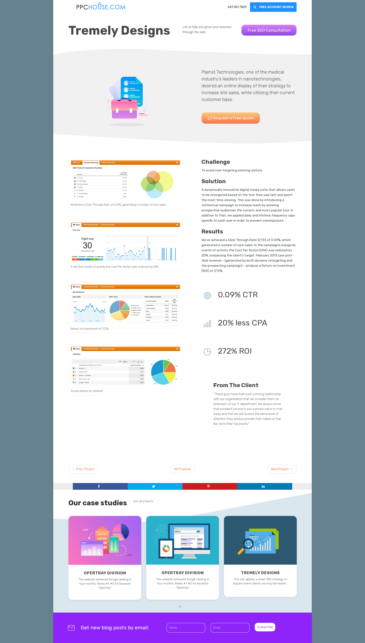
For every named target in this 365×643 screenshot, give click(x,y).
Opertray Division (105, 573)
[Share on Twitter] (155, 486)
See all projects (143, 501)
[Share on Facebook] (100, 486)
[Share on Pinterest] (209, 486)
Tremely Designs (260, 572)
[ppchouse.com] (100, 7)
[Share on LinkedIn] (264, 486)
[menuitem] (237, 7)
